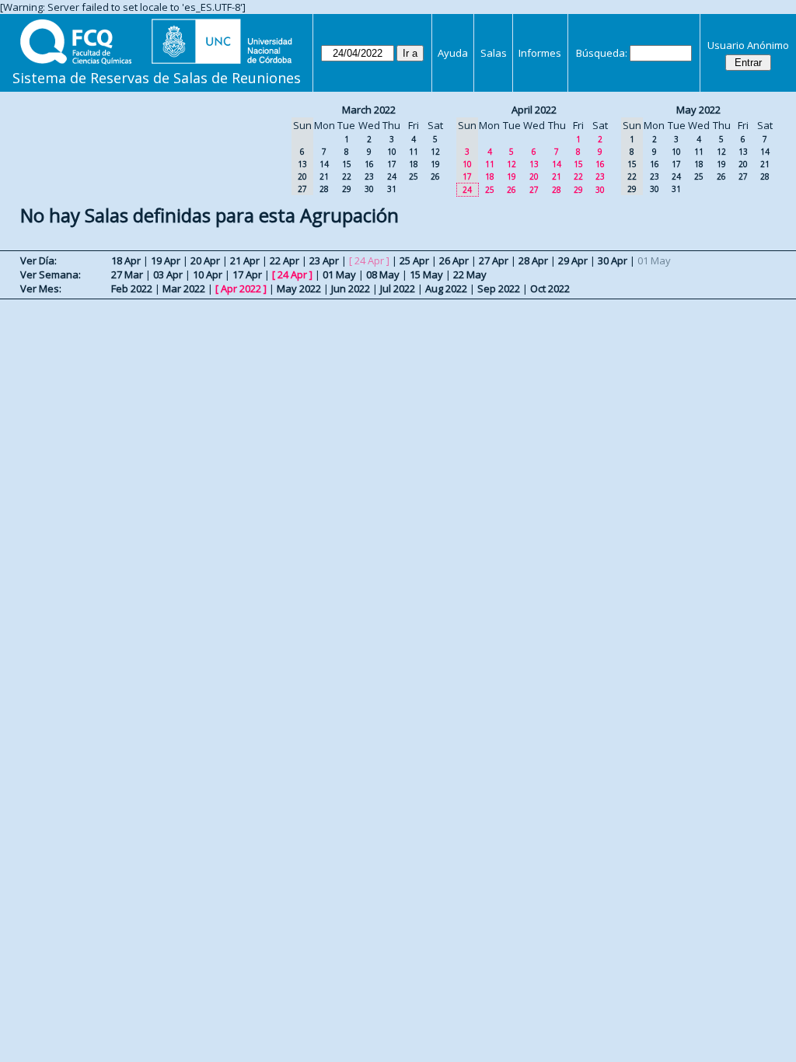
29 (346, 188)
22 (346, 176)
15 (346, 164)
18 (413, 164)
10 (391, 151)
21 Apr (245, 260)
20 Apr (205, 260)
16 (369, 164)
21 (324, 176)
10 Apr (207, 274)
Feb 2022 (131, 288)
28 (324, 188)
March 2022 (369, 110)
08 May (383, 274)
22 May (470, 274)
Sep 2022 (498, 288)
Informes (539, 53)
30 (369, 188)
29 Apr (573, 260)
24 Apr (292, 274)
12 (435, 151)
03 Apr (168, 274)
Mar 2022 (183, 288)
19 (435, 164)
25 (413, 176)
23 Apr (324, 260)
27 (534, 189)
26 (435, 176)
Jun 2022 (350, 288)
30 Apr (612, 260)
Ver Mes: (40, 288)
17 (391, 164)
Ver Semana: (50, 274)
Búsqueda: (601, 53)
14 (324, 164)
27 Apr (493, 260)
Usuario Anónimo (748, 45)
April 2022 (534, 110)
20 (534, 176)
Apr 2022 (241, 288)
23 (369, 176)
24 (391, 176)
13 (534, 164)
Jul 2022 (397, 288)
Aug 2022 (446, 288)
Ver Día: (38, 260)
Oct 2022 (550, 288)
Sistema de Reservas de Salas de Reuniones (156, 77)
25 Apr (414, 260)
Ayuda (453, 53)
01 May (339, 274)
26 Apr (454, 260)
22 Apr (284, 260)
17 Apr (247, 274)
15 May (426, 274)
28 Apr (533, 260)
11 (413, 151)
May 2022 (698, 110)
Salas (493, 53)
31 (391, 188)
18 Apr (126, 260)
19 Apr (165, 260)
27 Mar (127, 274)
